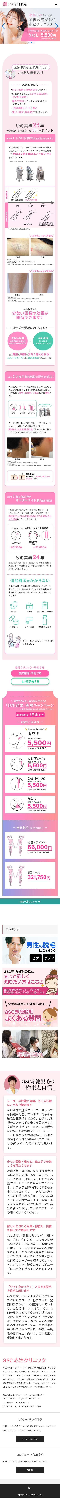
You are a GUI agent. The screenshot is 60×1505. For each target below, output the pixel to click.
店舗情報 (30, 1470)
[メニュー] (56, 4)
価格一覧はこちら (28, 901)
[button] (28, 42)
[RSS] (29, 1487)
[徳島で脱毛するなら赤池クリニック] (15, 4)
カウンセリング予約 (30, 1439)
